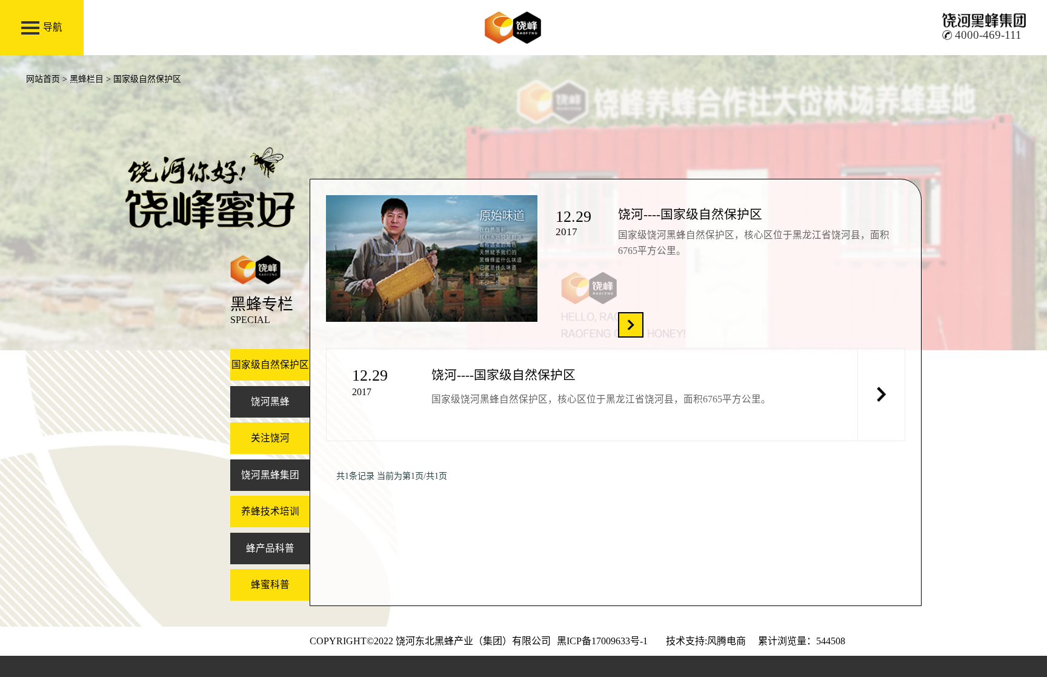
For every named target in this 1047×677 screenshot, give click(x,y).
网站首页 (43, 79)
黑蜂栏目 (87, 79)
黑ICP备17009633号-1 (602, 641)
